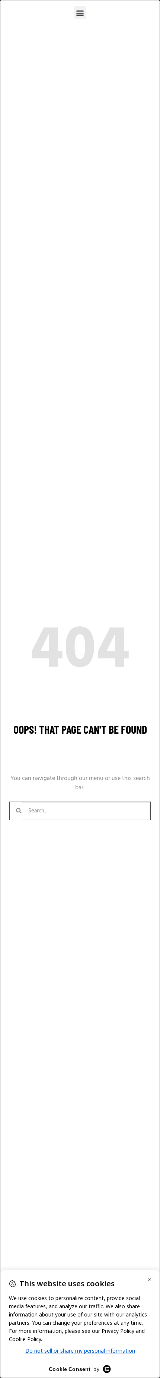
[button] (80, 12)
